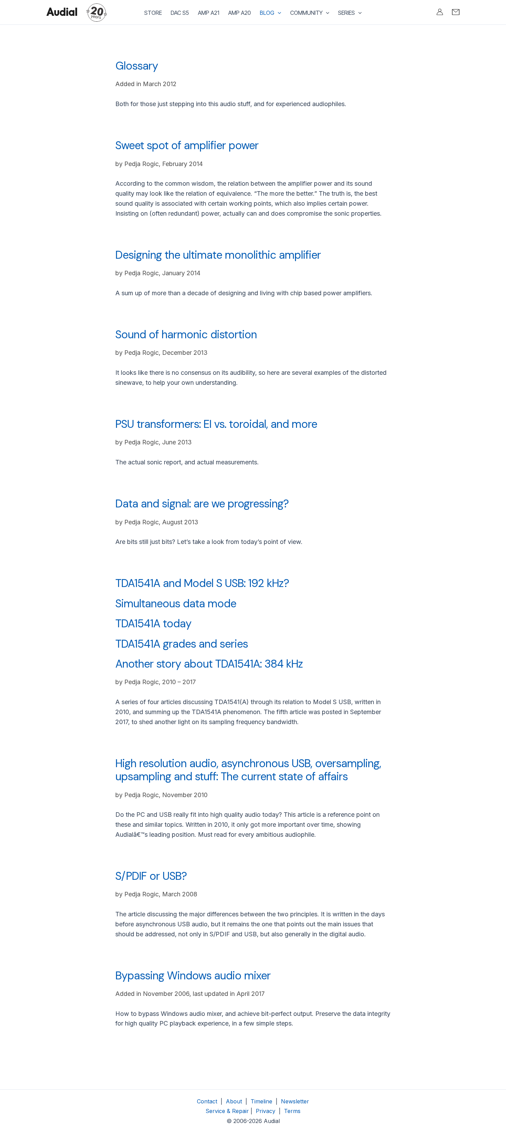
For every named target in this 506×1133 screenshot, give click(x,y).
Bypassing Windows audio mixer (193, 975)
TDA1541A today (153, 623)
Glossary (136, 66)
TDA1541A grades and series (181, 644)
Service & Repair (227, 1111)
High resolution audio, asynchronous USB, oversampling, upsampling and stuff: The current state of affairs (248, 770)
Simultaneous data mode (175, 603)
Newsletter (295, 1101)
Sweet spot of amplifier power (187, 145)
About (234, 1101)
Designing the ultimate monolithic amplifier (218, 255)
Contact (207, 1101)
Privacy (264, 1111)
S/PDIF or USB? (151, 876)
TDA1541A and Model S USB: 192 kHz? (202, 583)
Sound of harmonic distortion (186, 334)
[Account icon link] (439, 12)
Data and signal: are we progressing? (201, 503)
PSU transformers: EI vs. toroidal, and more (216, 424)
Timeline (261, 1101)
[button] (277, 13)
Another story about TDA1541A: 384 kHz (209, 664)
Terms (292, 1111)
